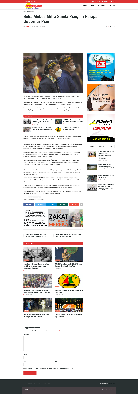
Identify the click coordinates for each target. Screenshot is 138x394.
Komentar (26, 334)
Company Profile (105, 1)
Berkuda (27, 286)
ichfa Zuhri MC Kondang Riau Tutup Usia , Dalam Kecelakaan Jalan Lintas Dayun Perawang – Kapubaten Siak (106, 155)
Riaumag (27, 26)
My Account (97, 1)
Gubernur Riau (30, 199)
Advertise (30, 383)
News (28, 11)
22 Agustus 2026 (36, 124)
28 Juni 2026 (66, 123)
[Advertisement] (69, 39)
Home (24, 11)
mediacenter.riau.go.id (34, 197)
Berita (92, 6)
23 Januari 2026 (67, 130)
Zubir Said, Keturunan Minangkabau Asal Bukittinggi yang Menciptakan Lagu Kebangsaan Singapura (42, 121)
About (24, 383)
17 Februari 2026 (36, 130)
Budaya (32, 11)
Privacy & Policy (37, 383)
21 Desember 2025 (59, 318)
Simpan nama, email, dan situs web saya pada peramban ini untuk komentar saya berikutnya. (49, 368)
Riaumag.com (30, 389)
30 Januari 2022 (35, 26)
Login (113, 1)
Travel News (101, 6)
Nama (25, 354)
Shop (93, 1)
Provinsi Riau (39, 199)
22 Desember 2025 (28, 318)
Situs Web (57, 361)
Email (25, 361)
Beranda (85, 6)
